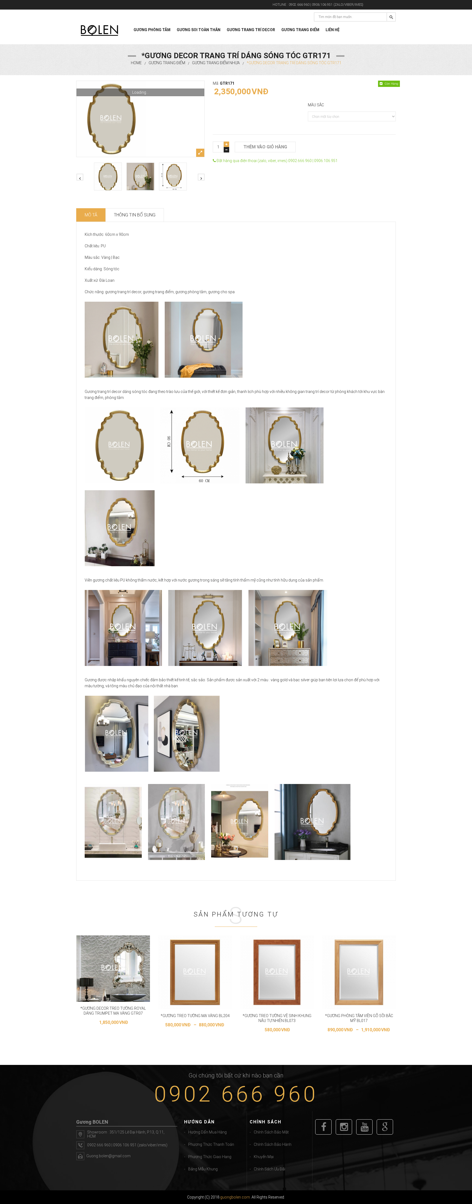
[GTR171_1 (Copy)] (140, 176)
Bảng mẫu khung (203, 1169)
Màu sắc (316, 105)
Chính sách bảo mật (271, 1132)
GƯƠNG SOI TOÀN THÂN (198, 30)
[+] (226, 144)
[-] (226, 149)
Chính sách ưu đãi (269, 1169)
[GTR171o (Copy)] (173, 176)
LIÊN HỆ (333, 30)
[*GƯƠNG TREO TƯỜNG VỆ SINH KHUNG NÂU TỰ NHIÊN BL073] (277, 972)
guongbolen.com (235, 1197)
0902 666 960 (236, 1094)
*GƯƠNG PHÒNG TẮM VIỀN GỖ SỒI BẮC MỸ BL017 (359, 1018)
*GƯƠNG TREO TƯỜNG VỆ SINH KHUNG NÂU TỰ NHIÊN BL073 (277, 1018)
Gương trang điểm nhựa (216, 63)
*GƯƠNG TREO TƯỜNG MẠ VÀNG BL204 (195, 1016)
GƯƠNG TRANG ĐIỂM (300, 30)
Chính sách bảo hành (272, 1144)
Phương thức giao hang (209, 1157)
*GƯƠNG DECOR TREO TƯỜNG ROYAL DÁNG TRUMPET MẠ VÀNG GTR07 (113, 1010)
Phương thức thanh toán (211, 1144)
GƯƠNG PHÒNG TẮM (152, 30)
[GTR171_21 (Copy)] (140, 119)
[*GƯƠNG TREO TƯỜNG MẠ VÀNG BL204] (195, 972)
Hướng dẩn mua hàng (207, 1132)
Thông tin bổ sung (134, 215)
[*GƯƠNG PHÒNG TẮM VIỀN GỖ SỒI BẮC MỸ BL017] (359, 972)
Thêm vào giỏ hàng (265, 146)
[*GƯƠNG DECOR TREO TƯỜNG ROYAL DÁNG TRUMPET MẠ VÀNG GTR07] (113, 968)
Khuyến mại (264, 1157)
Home (136, 63)
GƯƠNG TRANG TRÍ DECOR (251, 30)
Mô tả (91, 215)
